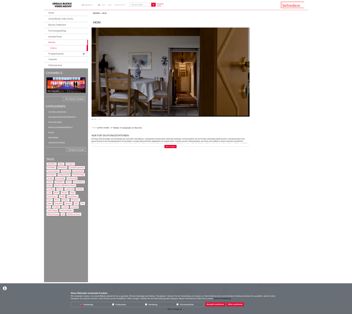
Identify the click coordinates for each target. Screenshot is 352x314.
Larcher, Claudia (103, 128)
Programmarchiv (56, 54)
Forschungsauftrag (57, 31)
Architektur (51, 167)
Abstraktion (51, 164)
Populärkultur (73, 196)
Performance (52, 196)
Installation (59, 182)
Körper (59, 189)
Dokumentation (53, 171)
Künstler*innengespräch (60, 127)
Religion (65, 200)
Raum (49, 200)
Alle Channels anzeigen (74, 99)
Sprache (68, 203)
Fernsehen (51, 175)
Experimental (78, 171)
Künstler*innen (55, 37)
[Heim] (171, 72)
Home (51, 13)
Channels (52, 59)
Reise (57, 200)
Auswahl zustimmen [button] (215, 304)
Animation (70, 164)
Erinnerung (66, 171)
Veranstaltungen (56, 143)
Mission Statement (57, 25)
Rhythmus (75, 200)
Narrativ (65, 193)
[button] (66, 13)
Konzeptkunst (79, 182)
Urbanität (74, 207)
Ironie (69, 182)
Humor (49, 182)
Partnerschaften (187, 304)
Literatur (80, 189)
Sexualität (58, 203)
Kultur (49, 185)
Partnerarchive (55, 65)
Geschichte (60, 178)
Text (82, 203)
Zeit (62, 214)
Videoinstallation (66, 210)
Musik (56, 193)
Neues (51, 133)
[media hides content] (83, 42)
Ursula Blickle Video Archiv (60, 19)
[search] (140, 5)
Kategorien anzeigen (76, 150)
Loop (49, 193)
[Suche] (153, 5)
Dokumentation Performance (62, 117)
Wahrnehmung (52, 214)
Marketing (152, 304)
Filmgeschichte (64, 175)
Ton (48, 207)
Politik (62, 196)
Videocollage (52, 210)
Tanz (76, 203)
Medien (51, 42)
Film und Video (55, 122)
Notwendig (88, 304)
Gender (50, 178)
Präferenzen (121, 304)
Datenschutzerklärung (222, 298)
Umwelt (65, 207)
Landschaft (69, 189)
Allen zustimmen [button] (235, 304)
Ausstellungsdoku (57, 112)
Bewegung (62, 167)
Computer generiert (76, 167)
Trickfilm (56, 207)
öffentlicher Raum (73, 214)
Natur (73, 193)
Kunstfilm (50, 189)
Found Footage (78, 175)
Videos (53, 48)
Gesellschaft (72, 178)
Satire (49, 203)
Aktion (61, 164)
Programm (53, 138)
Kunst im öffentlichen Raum (65, 185)
